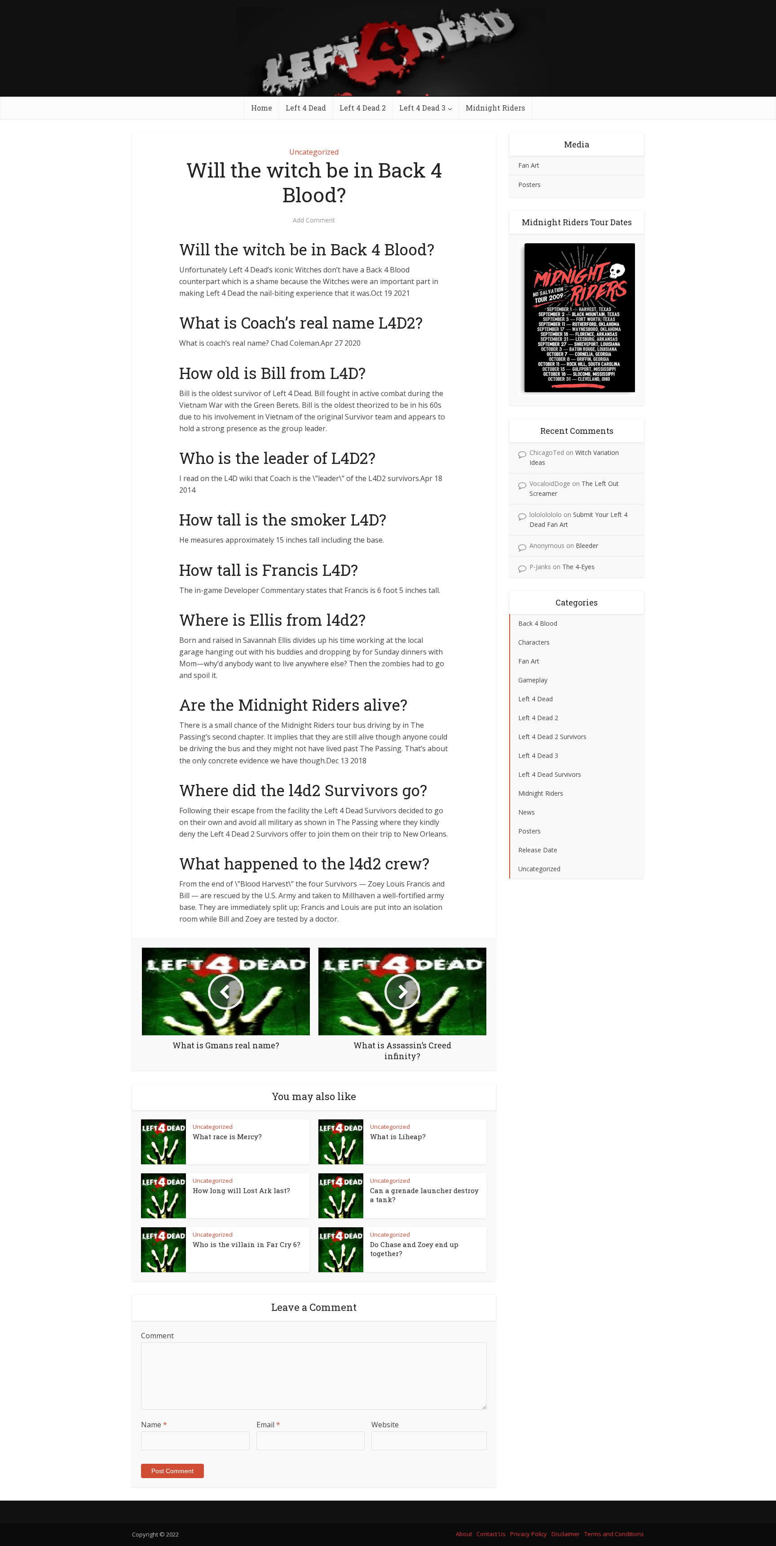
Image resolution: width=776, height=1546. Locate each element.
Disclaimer (565, 1534)
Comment (157, 1336)
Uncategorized (314, 152)
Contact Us (491, 1534)
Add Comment (314, 220)
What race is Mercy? (227, 1136)
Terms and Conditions (614, 1534)
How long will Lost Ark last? (241, 1190)
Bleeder (587, 545)
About (464, 1534)
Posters (529, 184)
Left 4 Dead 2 (363, 107)
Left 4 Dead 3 (422, 107)
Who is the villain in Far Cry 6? (246, 1244)
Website (385, 1425)
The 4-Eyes (578, 566)
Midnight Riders (495, 107)
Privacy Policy (528, 1534)
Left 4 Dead (306, 107)
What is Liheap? (398, 1136)
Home (261, 107)
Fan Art (528, 165)
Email (268, 1425)
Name (154, 1425)
